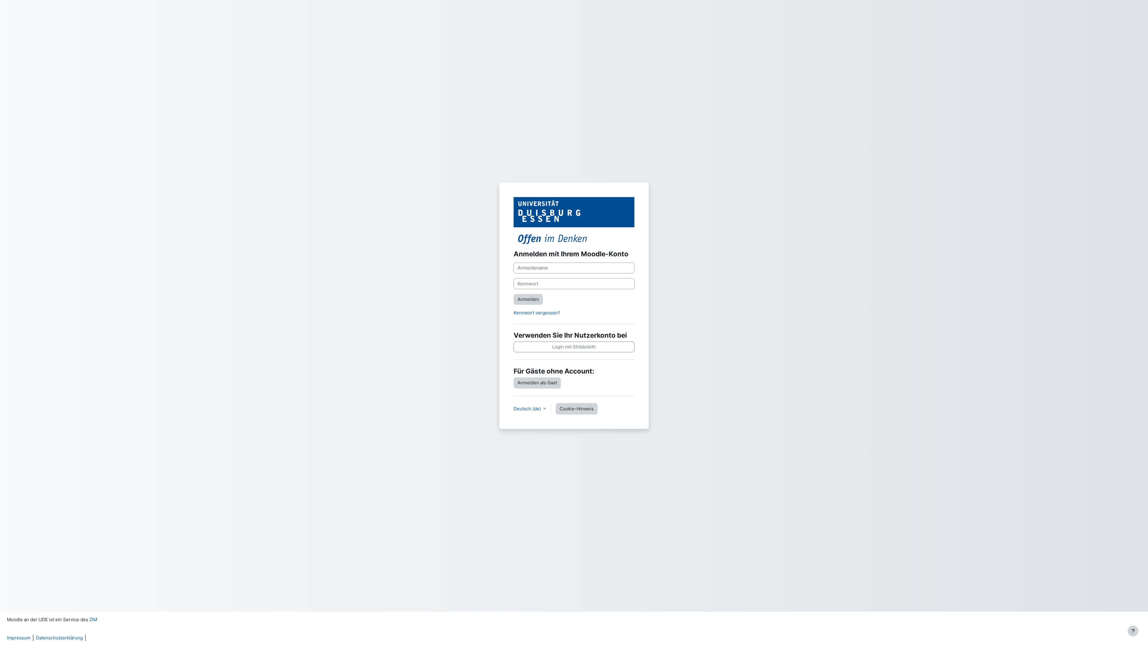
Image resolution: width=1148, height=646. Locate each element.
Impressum (18, 638)
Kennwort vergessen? (537, 313)
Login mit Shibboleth (574, 347)
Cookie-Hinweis (577, 409)
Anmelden (528, 299)
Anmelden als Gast (537, 383)
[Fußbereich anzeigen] (1133, 631)
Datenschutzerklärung (59, 638)
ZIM (93, 619)
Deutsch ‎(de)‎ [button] (528, 409)
